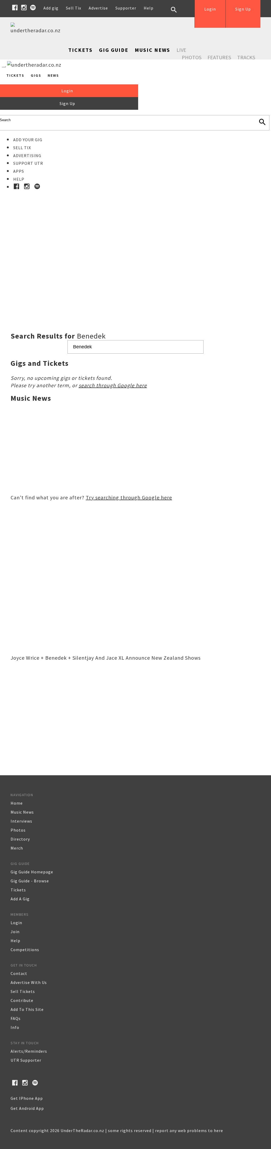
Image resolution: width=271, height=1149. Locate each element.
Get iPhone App (27, 1098)
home (17, 803)
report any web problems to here (189, 1130)
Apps (18, 171)
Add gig (50, 8)
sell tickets (23, 991)
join (15, 931)
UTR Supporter (26, 1060)
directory (20, 839)
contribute (22, 1000)
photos (18, 830)
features (219, 57)
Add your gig (27, 139)
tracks (246, 57)
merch (17, 848)
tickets (18, 889)
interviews (21, 821)
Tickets (80, 50)
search (178, 14)
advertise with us (29, 982)
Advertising (27, 155)
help (15, 940)
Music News (152, 50)
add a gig (20, 898)
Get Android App (27, 1108)
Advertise (98, 8)
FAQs (16, 1018)
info (15, 1027)
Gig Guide (113, 50)
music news (22, 812)
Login (210, 9)
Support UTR (28, 163)
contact (19, 973)
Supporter (125, 8)
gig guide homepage (32, 871)
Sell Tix (73, 8)
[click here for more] (135, 248)
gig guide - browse (30, 880)
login (16, 922)
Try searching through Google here (129, 497)
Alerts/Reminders (29, 1051)
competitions (25, 949)
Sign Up (243, 9)
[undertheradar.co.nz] (37, 30)
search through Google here (113, 385)
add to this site (27, 1009)
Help (148, 8)
